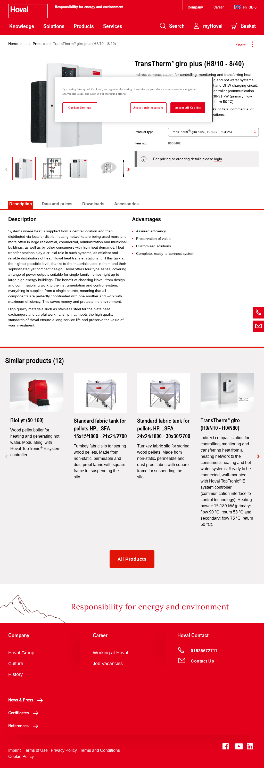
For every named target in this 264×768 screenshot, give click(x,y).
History (15, 674)
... (25, 44)
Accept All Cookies (188, 107)
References (18, 725)
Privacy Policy (64, 750)
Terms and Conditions (100, 750)
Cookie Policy (21, 756)
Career (219, 7)
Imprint (14, 750)
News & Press (20, 699)
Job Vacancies (108, 663)
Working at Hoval (110, 652)
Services (112, 26)
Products (84, 26)
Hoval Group (21, 652)
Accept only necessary (148, 107)
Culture (15, 663)
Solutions (53, 26)
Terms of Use (36, 750)
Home (13, 44)
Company (196, 7)
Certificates (18, 712)
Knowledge (21, 26)
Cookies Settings (79, 107)
